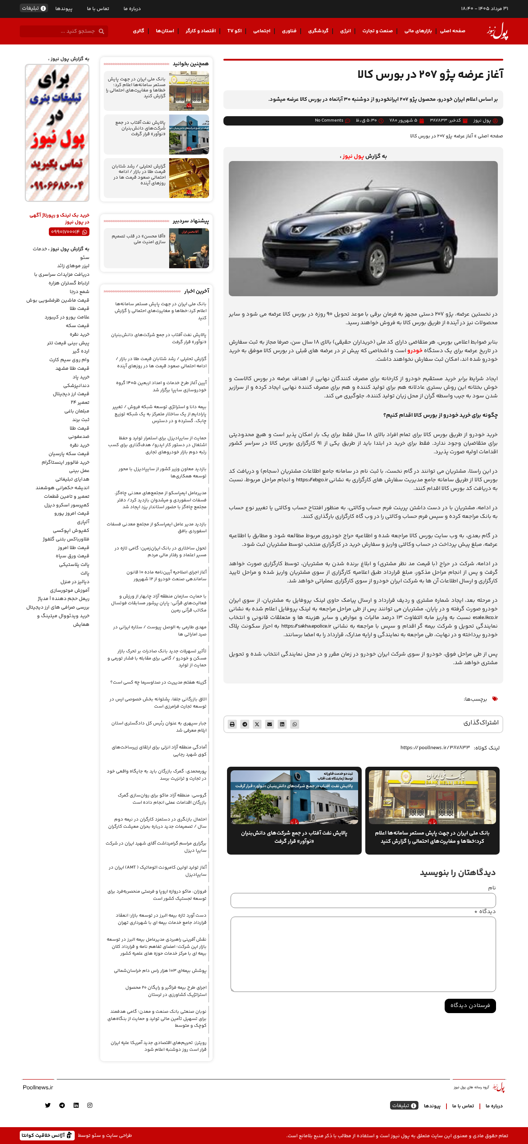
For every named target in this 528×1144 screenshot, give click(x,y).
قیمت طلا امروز (73, 548)
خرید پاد (81, 377)
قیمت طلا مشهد (72, 369)
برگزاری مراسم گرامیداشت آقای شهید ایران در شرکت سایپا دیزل (156, 847)
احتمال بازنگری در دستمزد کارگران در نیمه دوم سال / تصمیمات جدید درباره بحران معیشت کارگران (157, 823)
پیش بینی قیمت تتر (68, 343)
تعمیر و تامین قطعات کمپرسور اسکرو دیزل (66, 501)
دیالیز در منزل (74, 582)
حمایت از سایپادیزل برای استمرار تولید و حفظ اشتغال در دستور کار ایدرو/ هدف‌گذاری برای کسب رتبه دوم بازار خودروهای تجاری (157, 445)
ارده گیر (81, 351)
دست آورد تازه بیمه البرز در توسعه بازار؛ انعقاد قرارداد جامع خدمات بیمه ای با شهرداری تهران (161, 919)
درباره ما (132, 9)
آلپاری (83, 522)
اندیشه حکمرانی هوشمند (62, 488)
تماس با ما (98, 9)
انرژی (345, 31)
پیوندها (64, 9)
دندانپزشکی (76, 386)
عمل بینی (79, 471)
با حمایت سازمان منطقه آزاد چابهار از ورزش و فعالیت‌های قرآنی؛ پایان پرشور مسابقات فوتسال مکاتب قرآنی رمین (159, 603)
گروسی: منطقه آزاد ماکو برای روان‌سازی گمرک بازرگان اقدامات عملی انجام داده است (162, 799)
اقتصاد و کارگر (201, 31)
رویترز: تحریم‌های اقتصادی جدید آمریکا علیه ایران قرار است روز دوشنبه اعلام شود (159, 1046)
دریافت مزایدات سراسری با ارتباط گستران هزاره (61, 279)
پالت (84, 573)
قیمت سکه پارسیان (68, 454)
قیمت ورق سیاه (72, 556)
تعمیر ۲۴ (80, 403)
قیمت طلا (79, 309)
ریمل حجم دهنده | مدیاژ (63, 599)
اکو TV (234, 31)
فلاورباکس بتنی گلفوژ (66, 539)
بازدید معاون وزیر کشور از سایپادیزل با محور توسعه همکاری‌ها (163, 472)
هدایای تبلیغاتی (72, 479)
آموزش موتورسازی (69, 591)
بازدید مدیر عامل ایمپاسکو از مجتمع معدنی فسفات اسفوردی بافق (157, 528)
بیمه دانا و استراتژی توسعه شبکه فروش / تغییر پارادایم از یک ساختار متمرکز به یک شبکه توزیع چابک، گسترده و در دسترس (159, 414)
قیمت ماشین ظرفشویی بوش (57, 300)
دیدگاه (485, 912)
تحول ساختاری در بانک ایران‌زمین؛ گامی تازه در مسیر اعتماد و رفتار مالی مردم (161, 552)
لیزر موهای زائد (73, 266)
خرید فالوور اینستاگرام (65, 463)
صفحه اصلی (453, 31)
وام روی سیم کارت (69, 360)
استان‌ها (165, 31)
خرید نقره (79, 335)
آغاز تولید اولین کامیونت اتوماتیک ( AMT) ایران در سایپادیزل (158, 871)
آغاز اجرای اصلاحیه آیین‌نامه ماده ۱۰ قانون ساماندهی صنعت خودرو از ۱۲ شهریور (166, 576)
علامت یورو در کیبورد (67, 317)
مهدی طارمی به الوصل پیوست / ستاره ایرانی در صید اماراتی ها (160, 631)
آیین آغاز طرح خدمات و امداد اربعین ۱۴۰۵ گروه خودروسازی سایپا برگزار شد (161, 386)
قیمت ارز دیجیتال (71, 394)
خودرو (414, 350)
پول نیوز (353, 156)
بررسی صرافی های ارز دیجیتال (57, 607)
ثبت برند (80, 420)
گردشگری (318, 31)
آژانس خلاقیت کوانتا (44, 1135)
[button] (294, 724)
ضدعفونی (78, 437)
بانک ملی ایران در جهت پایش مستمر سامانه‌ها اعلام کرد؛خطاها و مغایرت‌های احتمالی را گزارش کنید (136, 88)
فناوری (289, 31)
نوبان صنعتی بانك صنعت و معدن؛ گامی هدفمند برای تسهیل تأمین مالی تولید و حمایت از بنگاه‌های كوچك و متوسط (157, 1018)
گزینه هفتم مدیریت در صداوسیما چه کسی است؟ (158, 682)
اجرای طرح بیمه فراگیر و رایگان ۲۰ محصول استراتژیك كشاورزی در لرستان (166, 991)
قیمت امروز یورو (71, 513)
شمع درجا (79, 292)
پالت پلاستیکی (74, 565)
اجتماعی (261, 31)
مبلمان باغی (76, 411)
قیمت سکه (77, 326)
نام (492, 888)
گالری (138, 31)
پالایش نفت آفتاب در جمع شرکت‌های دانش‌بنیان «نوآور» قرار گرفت (140, 128)
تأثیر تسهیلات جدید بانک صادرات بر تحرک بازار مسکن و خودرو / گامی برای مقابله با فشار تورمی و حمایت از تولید (157, 658)
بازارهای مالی (418, 31)
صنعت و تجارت (377, 31)
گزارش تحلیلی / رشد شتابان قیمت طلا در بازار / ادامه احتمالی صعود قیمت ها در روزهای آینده (139, 175)
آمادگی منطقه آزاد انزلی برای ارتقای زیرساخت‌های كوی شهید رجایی (159, 751)
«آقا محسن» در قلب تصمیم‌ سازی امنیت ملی (139, 239)
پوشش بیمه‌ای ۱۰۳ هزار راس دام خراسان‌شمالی (160, 970)
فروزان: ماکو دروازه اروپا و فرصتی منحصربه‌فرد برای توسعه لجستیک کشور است (157, 895)
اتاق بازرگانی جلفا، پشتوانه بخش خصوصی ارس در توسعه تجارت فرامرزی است (158, 703)
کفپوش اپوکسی (71, 531)
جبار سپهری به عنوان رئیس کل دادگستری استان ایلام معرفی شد (159, 727)
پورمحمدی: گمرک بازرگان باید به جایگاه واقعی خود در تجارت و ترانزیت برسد (157, 775)
